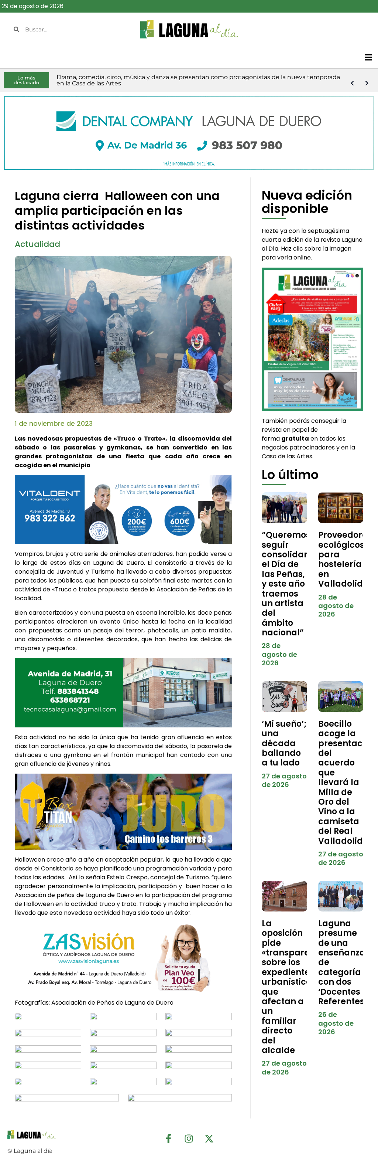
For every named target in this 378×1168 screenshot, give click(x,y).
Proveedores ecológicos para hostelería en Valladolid (345, 559)
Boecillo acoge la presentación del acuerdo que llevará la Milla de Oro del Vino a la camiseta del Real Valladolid (346, 782)
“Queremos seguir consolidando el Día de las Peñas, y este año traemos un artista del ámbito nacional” (291, 583)
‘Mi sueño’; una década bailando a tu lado (284, 743)
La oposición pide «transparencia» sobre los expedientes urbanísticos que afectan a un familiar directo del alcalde (297, 987)
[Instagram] (189, 1139)
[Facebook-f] (168, 1139)
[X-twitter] (209, 1139)
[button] (368, 57)
